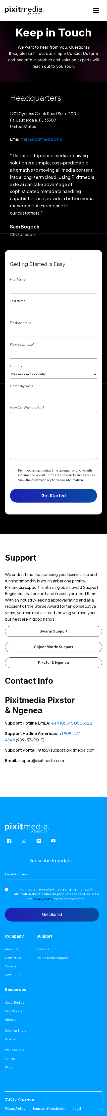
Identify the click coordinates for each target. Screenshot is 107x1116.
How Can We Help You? (27, 408)
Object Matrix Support (53, 647)
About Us (11, 949)
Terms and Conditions (49, 1109)
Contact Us (13, 958)
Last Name (17, 301)
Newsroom (13, 975)
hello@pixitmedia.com (41, 139)
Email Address (20, 323)
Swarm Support (53, 631)
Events (10, 1059)
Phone (22, 344)
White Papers (14, 1050)
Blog (8, 1067)
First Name (18, 279)
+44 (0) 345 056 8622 (71, 723)
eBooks (10, 1019)
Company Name (22, 386)
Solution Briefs (15, 1030)
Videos (10, 1039)
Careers (10, 966)
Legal (77, 1109)
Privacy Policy (15, 1109)
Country (16, 366)
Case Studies (14, 1002)
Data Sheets (13, 1011)
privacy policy (41, 480)
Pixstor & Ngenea (53, 662)
